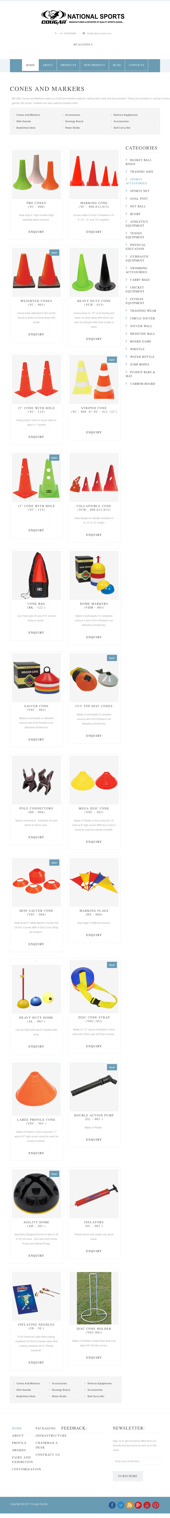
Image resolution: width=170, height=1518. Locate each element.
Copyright (15, 1504)
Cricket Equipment (135, 289)
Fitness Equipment (135, 301)
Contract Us (48, 1455)
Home (30, 65)
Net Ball (138, 206)
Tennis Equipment (135, 235)
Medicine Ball (142, 334)
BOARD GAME (140, 341)
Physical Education (136, 247)
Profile (19, 1443)
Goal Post (139, 198)
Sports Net (140, 191)
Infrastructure (51, 1435)
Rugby (135, 214)
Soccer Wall (141, 326)
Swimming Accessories (136, 270)
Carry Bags (140, 280)
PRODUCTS (68, 65)
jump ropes (139, 364)
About (48, 65)
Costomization (26, 1469)
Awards (19, 1450)
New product (94, 65)
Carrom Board (142, 384)
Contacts (136, 65)
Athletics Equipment (137, 223)
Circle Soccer (142, 318)
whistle (137, 349)
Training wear (143, 311)
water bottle (142, 357)
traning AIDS (141, 172)
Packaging (46, 1428)
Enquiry (36, 232)
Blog (117, 65)
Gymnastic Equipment (137, 258)
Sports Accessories (136, 181)
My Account (81, 44)
